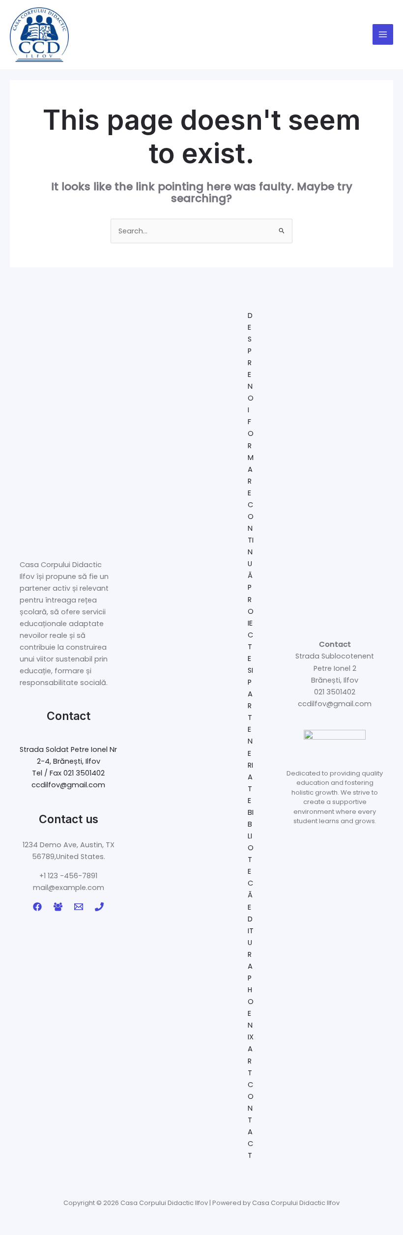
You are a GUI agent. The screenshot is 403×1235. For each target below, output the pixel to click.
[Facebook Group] (58, 906)
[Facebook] (37, 906)
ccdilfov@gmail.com (68, 785)
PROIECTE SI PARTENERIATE (251, 693)
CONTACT (251, 1120)
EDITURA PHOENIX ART (251, 990)
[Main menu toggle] (383, 34)
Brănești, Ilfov (334, 680)
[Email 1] (78, 906)
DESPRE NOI (251, 363)
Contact (68, 715)
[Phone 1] (99, 906)
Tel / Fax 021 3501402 (68, 773)
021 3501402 (334, 692)
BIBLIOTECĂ (251, 853)
